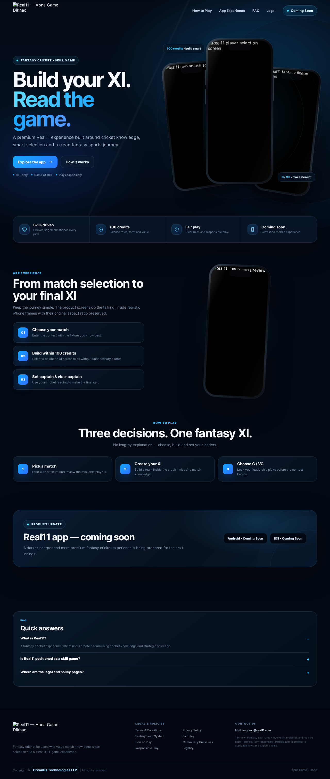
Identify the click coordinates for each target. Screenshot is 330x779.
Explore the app (32, 162)
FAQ (255, 11)
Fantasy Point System (149, 736)
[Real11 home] (39, 10)
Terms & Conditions (148, 730)
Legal (271, 11)
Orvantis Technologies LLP (55, 770)
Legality (188, 748)
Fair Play (188, 736)
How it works (77, 162)
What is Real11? (33, 638)
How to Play (202, 11)
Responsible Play (146, 748)
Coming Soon (302, 11)
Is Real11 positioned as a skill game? (50, 658)
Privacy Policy (192, 730)
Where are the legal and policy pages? (52, 672)
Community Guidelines (198, 742)
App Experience (232, 11)
